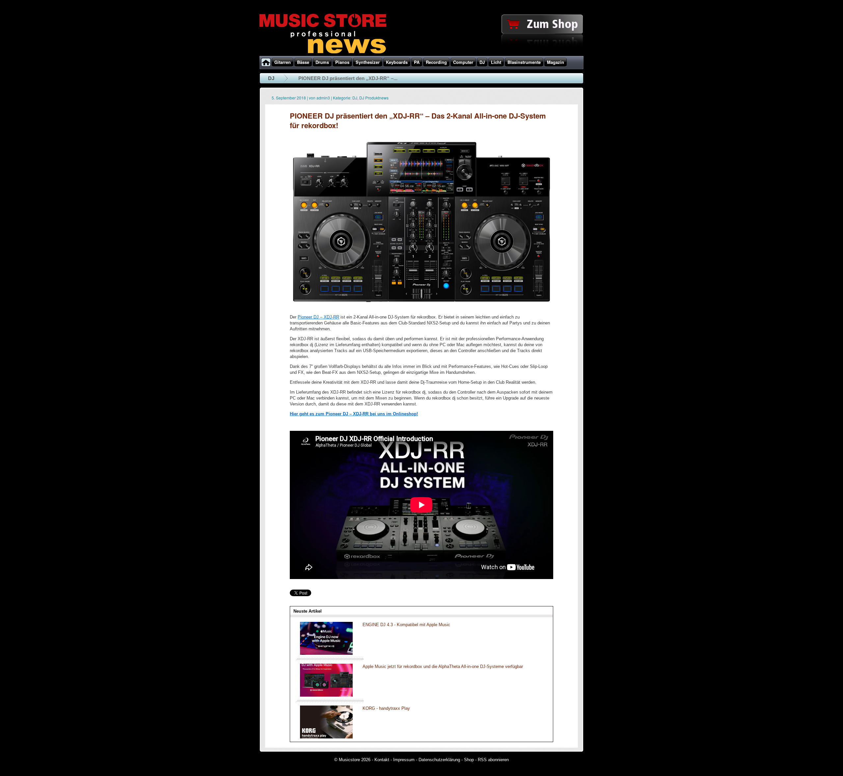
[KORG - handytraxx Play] (326, 736)
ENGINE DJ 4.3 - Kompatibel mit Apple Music (406, 624)
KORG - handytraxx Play (386, 708)
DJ (271, 78)
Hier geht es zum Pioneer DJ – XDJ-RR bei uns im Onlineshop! (354, 413)
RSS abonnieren (493, 759)
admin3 (323, 97)
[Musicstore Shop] (421, 54)
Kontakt (381, 759)
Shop (469, 759)
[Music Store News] (322, 53)
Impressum (404, 759)
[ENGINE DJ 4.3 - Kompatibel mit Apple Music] (326, 653)
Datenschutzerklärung (439, 759)
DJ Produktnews (374, 97)
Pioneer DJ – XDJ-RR (318, 317)
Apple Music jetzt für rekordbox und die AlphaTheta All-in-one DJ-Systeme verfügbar (443, 666)
